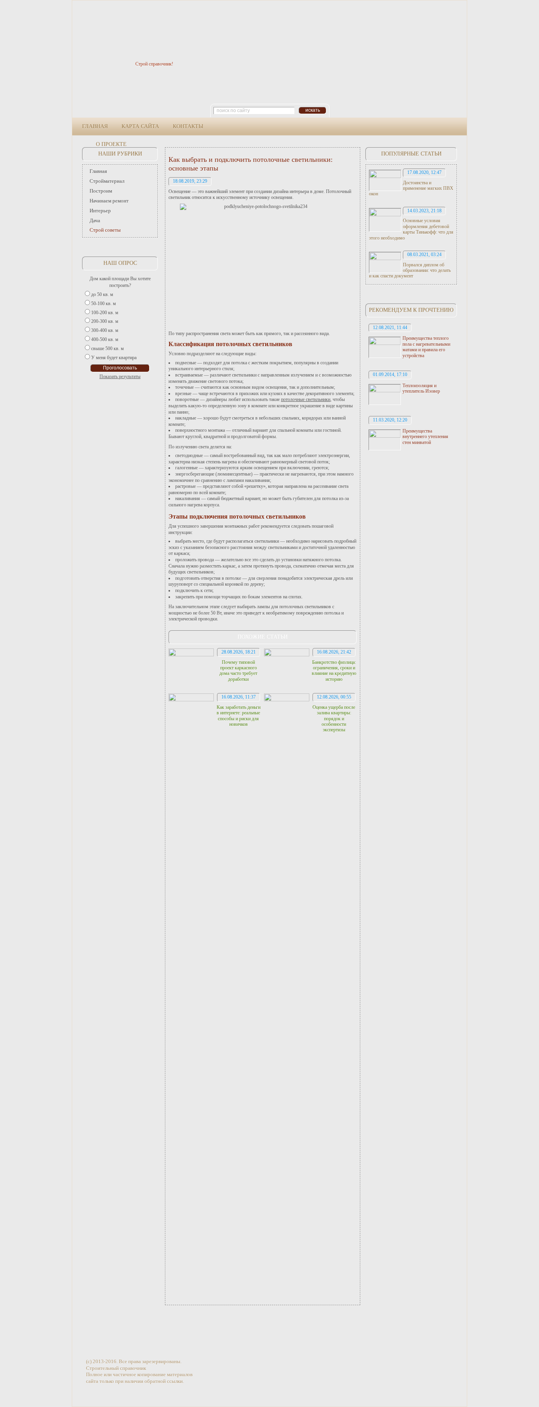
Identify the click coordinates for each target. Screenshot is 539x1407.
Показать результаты (119, 376)
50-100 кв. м (103, 303)
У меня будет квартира (114, 357)
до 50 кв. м (102, 294)
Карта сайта (140, 126)
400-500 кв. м (104, 339)
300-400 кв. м (104, 330)
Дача (95, 220)
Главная (95, 126)
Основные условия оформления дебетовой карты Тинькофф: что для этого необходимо (411, 229)
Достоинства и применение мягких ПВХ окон (411, 188)
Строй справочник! (154, 64)
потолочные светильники (305, 399)
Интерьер (100, 211)
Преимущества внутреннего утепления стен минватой (425, 436)
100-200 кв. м (104, 312)
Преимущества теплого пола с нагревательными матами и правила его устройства (426, 346)
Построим (101, 191)
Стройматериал (107, 181)
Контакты (188, 126)
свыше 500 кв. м (107, 348)
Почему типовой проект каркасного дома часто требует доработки (238, 670)
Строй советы (105, 230)
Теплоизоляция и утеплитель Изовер (421, 388)
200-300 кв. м (104, 321)
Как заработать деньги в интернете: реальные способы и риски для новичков (238, 715)
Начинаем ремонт (109, 201)
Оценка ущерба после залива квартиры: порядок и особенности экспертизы (334, 718)
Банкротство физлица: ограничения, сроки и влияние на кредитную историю (334, 670)
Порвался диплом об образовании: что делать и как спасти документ (410, 270)
